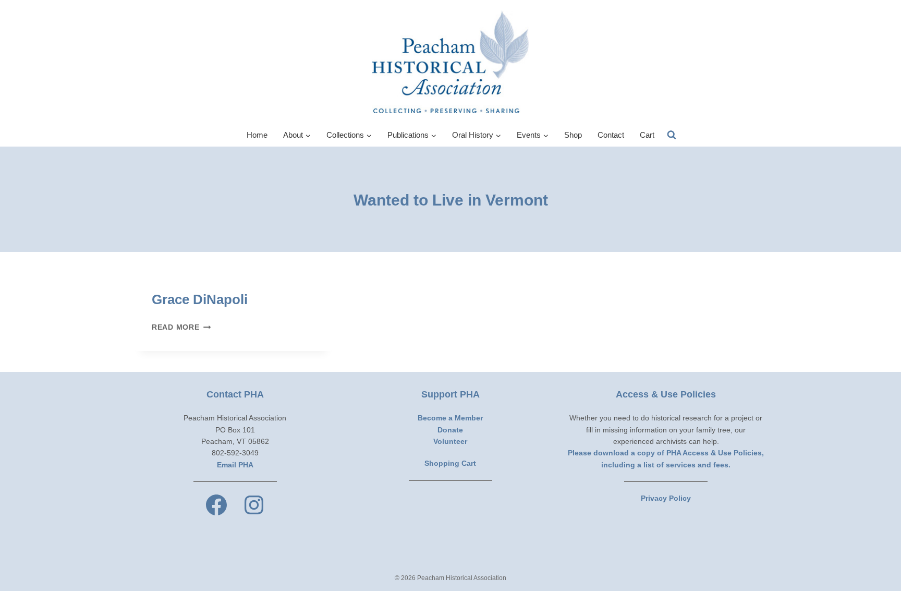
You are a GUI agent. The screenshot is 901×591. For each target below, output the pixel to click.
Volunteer (450, 441)
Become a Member (450, 418)
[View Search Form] (671, 135)
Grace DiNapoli (200, 299)
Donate (450, 430)
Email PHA (235, 465)
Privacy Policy (666, 498)
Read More (181, 327)
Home (257, 134)
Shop (573, 134)
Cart (647, 134)
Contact (611, 134)
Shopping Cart (450, 463)
